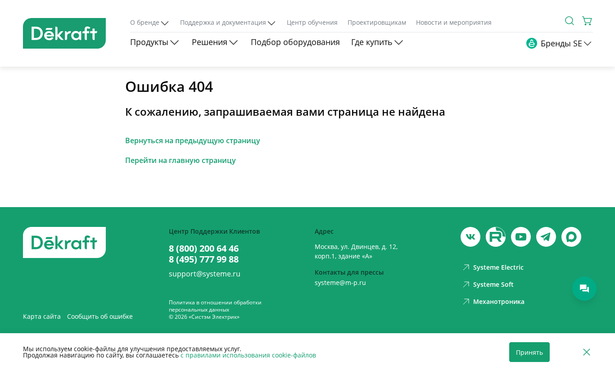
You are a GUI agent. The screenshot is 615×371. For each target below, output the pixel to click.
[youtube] (496, 237)
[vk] (470, 237)
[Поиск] (569, 20)
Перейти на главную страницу (180, 160)
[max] (571, 237)
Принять (529, 352)
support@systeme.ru (204, 273)
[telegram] (546, 237)
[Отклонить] (586, 352)
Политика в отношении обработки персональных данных (215, 306)
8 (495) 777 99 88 (204, 259)
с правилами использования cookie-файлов (248, 355)
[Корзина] (587, 20)
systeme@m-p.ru (340, 282)
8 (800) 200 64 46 (204, 248)
